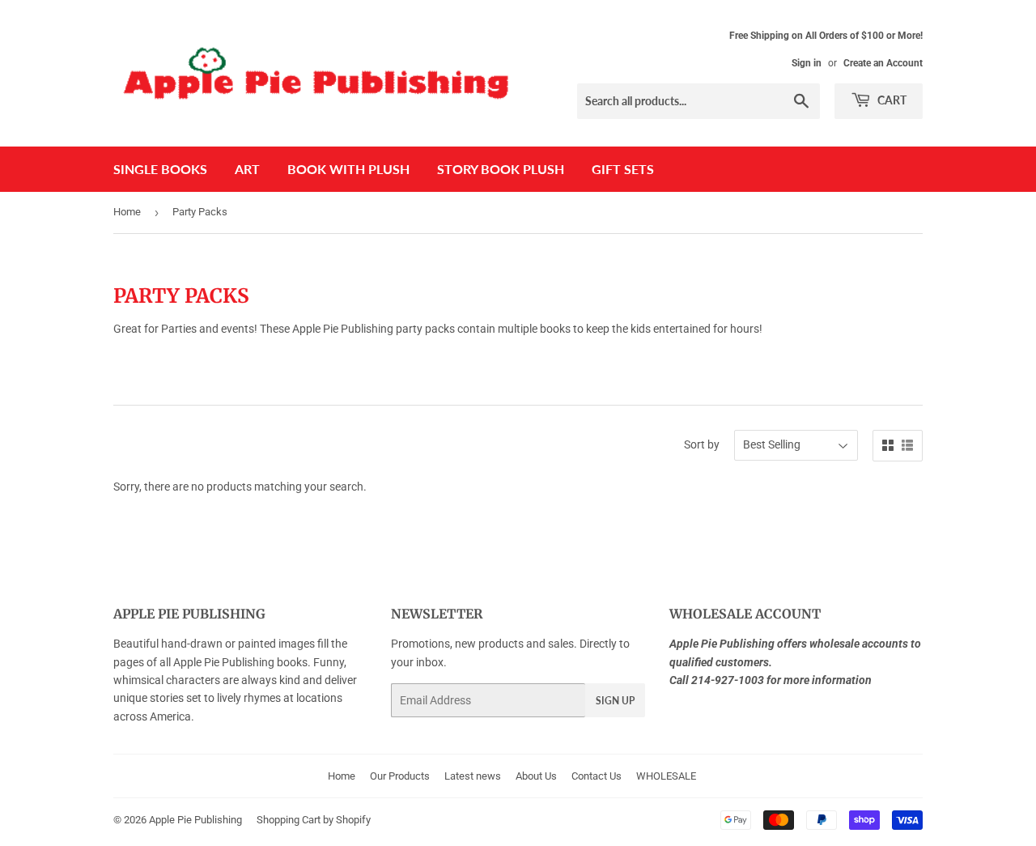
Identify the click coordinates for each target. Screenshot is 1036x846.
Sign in (807, 63)
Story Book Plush (500, 168)
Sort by (702, 444)
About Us (536, 776)
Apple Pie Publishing (195, 820)
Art (247, 168)
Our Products (400, 776)
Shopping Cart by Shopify (314, 820)
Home (127, 212)
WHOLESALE (666, 776)
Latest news (472, 776)
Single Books (160, 168)
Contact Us (596, 776)
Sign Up (615, 701)
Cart (890, 100)
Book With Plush (348, 168)
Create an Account (883, 63)
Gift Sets (623, 168)
